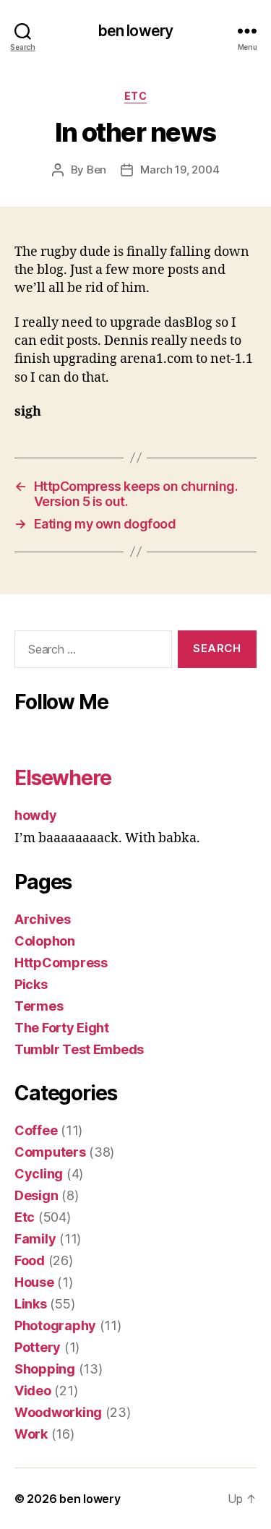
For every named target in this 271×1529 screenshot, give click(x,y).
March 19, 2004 (179, 169)
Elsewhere (62, 778)
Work (31, 1434)
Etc (135, 96)
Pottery (37, 1347)
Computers (50, 1152)
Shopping (44, 1368)
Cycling (38, 1173)
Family (35, 1238)
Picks (31, 984)
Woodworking (58, 1412)
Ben (96, 169)
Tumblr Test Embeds (79, 1049)
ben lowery (135, 30)
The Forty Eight (61, 1027)
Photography (55, 1325)
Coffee (35, 1130)
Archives (42, 919)
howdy (35, 815)
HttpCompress (61, 962)
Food (29, 1260)
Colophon (44, 940)
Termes (38, 1006)
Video (32, 1390)
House (34, 1282)
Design (36, 1195)
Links (30, 1303)
